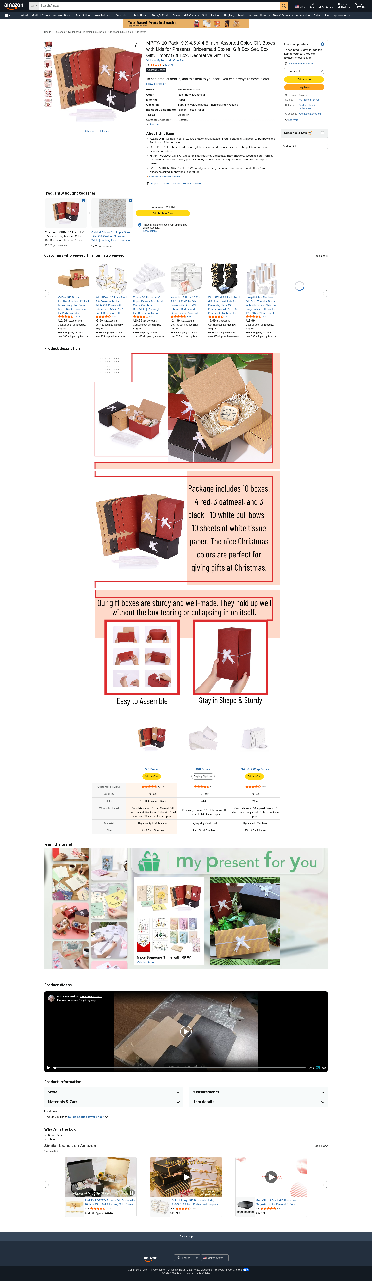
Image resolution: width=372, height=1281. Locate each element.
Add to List (289, 146)
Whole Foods (140, 15)
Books (176, 15)
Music (241, 15)
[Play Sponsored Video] (186, 1177)
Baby (317, 15)
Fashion (215, 15)
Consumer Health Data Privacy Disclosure (190, 1269)
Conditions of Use (137, 1269)
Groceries (122, 15)
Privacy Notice (157, 1269)
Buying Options (203, 776)
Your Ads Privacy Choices (228, 1269)
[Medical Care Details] (49, 15)
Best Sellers (83, 15)
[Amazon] (14, 6)
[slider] (179, 1067)
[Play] (47, 1068)
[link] (112, 213)
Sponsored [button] (49, 1151)
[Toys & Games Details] (292, 15)
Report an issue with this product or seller (176, 183)
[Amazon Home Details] (269, 15)
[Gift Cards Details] (198, 15)
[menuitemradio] (318, 1067)
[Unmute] (324, 1068)
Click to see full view (97, 131)
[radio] (48, 45)
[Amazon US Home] (150, 1259)
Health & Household (54, 32)
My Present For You (309, 99)
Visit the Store (145, 962)
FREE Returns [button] (155, 83)
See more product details (164, 176)
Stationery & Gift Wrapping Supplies (87, 32)
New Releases (103, 15)
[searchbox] (159, 5)
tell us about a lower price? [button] (86, 1116)
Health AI (22, 15)
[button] (8, 15)
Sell (204, 15)
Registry (229, 15)
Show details (150, 231)
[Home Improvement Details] (350, 15)
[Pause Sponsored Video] (131, 1193)
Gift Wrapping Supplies (120, 32)
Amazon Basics (62, 15)
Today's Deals (160, 15)
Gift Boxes (140, 32)
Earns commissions (91, 996)
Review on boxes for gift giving (76, 1000)
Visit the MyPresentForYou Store (166, 60)
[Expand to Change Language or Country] (304, 7)
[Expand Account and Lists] (333, 7)
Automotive (303, 15)
